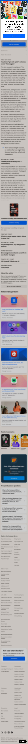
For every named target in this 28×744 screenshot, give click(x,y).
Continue (14, 36)
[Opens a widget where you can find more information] (23, 741)
